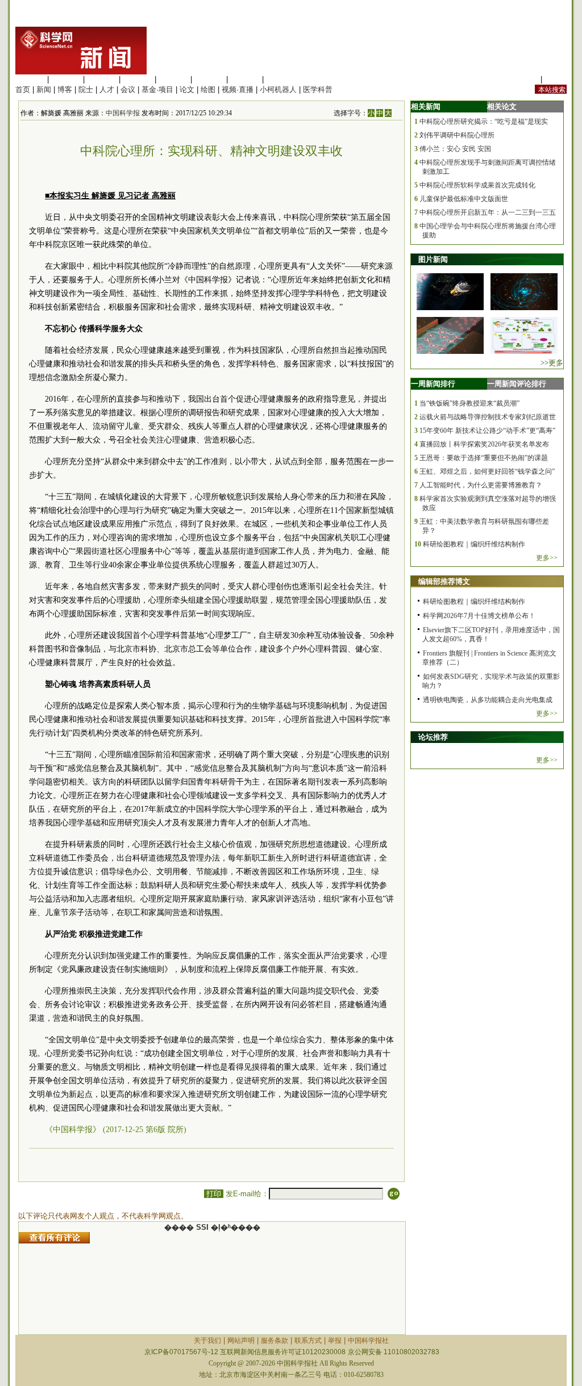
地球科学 (209, 79)
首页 (22, 89)
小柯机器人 (278, 89)
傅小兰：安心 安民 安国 (455, 149)
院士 (85, 89)
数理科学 (245, 79)
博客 (64, 89)
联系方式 (308, 1341)
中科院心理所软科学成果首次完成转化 (477, 185)
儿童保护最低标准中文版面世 (463, 199)
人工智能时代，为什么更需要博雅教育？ (480, 485)
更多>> (547, 558)
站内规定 (523, 79)
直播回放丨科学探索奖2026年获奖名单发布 (484, 444)
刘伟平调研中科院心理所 (456, 135)
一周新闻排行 (433, 383)
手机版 (555, 79)
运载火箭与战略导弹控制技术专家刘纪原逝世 (487, 417)
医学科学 (66, 79)
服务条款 (274, 1341)
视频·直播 (237, 89)
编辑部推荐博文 (444, 581)
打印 (213, 1193)
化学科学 (102, 79)
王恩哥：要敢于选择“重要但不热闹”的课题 (483, 458)
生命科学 (30, 79)
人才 (106, 89)
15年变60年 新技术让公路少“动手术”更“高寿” (487, 431)
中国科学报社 (368, 1341)
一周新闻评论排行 (516, 383)
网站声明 (241, 1341)
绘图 (208, 89)
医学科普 (317, 89)
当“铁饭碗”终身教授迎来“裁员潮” (469, 403)
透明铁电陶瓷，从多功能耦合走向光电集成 (487, 700)
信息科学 (173, 79)
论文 (187, 89)
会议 (127, 89)
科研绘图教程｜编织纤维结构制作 (474, 544)
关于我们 (207, 1341)
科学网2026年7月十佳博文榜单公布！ (479, 616)
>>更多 (552, 362)
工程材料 (137, 79)
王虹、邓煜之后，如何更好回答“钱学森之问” (487, 471)
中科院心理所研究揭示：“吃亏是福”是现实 (483, 122)
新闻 (43, 89)
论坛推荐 (433, 737)
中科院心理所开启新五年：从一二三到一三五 (487, 212)
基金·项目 (157, 89)
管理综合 (281, 79)
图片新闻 (433, 259)
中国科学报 (123, 113)
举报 (335, 1341)
